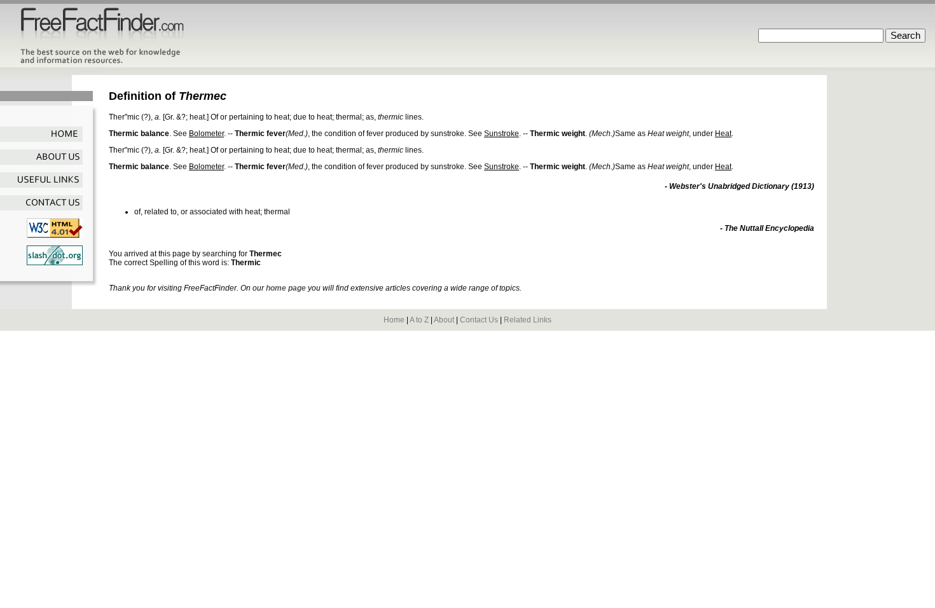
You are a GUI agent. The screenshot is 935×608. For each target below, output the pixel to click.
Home (394, 319)
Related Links (527, 319)
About (444, 319)
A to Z (419, 319)
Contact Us (479, 319)
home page (286, 288)
